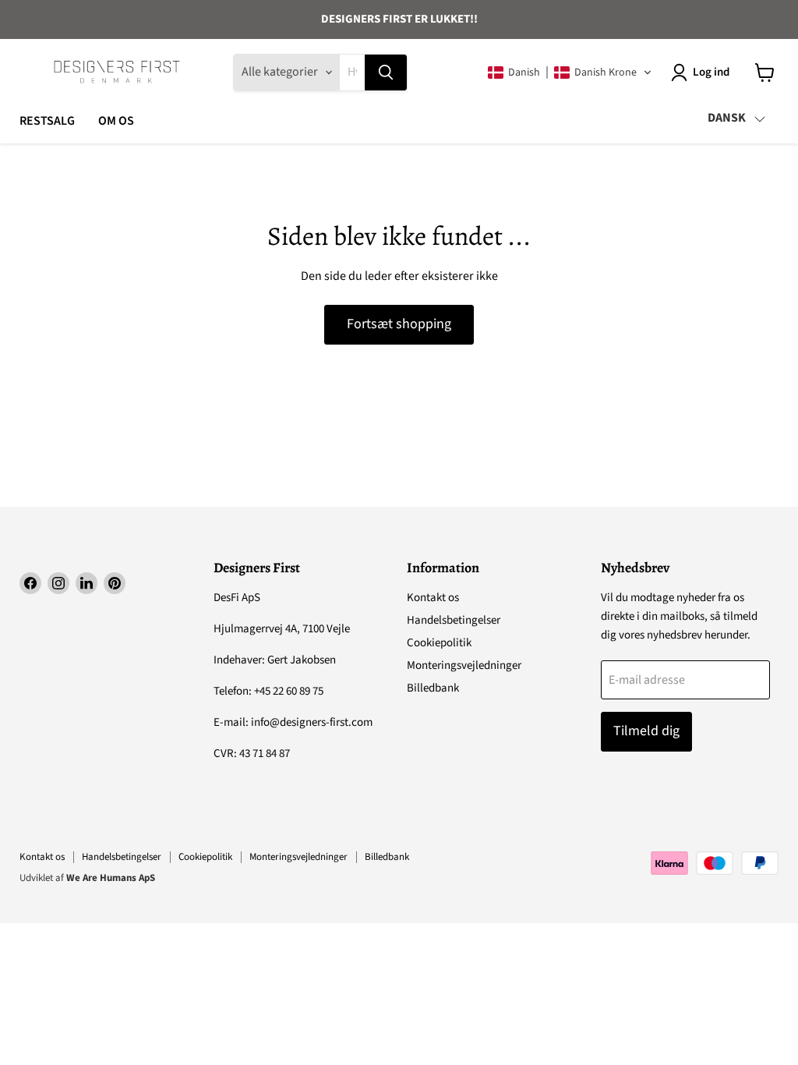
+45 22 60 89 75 (288, 691)
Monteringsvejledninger (464, 665)
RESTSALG (47, 120)
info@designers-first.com (312, 722)
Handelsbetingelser (453, 620)
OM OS (116, 120)
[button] (570, 72)
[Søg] (386, 72)
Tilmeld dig (646, 731)
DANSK (727, 117)
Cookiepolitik (439, 643)
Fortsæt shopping (399, 324)
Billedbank (433, 688)
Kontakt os (433, 597)
